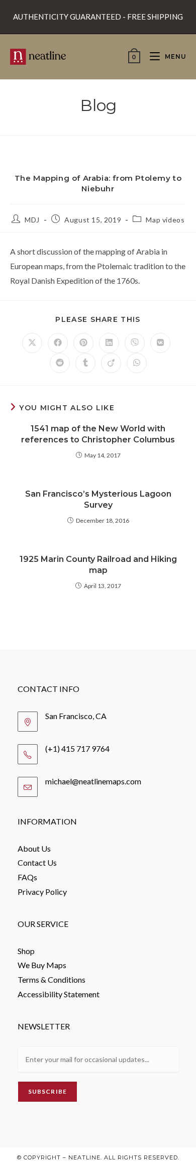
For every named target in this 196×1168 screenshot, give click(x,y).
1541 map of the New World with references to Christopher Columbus (98, 434)
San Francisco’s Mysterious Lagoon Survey (98, 499)
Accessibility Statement (59, 994)
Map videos (165, 219)
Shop (26, 951)
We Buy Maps (42, 965)
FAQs (27, 877)
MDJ (32, 219)
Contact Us (37, 862)
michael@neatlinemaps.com (93, 781)
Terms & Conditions (51, 979)
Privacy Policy (42, 891)
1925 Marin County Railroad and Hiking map (98, 564)
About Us (34, 848)
